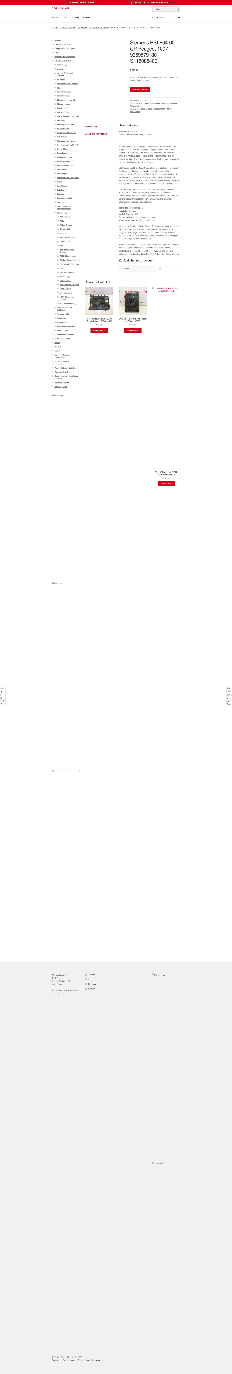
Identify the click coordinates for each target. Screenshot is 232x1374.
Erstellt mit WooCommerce (89, 1360)
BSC (61, 245)
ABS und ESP (65, 217)
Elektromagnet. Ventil (66, 100)
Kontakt (86, 17)
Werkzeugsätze (60, 386)
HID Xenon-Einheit (67, 272)
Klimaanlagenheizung (66, 141)
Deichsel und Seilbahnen (64, 56)
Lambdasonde (63, 153)
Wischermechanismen (66, 326)
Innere (57, 342)
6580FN (151, 109)
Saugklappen (62, 186)
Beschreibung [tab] (91, 126)
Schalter (60, 190)
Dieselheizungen (64, 92)
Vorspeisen (61, 318)
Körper (57, 350)
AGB (64, 17)
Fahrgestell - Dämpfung (69, 264)
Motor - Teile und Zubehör (65, 368)
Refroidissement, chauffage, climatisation (66, 377)
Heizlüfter (61, 120)
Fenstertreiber (63, 112)
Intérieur (57, 346)
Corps (56, 52)
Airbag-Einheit (66, 225)
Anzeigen (61, 79)
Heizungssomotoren (65, 124)
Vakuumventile (63, 314)
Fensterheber (62, 108)
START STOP (65, 288)
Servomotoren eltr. (64, 198)
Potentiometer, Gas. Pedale (68, 177)
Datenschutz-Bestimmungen (64, 1360)
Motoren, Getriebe (61, 372)
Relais (59, 181)
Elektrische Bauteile (67, 27)
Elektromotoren (63, 104)
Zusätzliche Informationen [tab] (96, 133)
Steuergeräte (82, 27)
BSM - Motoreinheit (68, 256)
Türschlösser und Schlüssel (64, 308)
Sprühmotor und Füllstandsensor (64, 207)
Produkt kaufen (140, 89)
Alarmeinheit (65, 229)
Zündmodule (62, 330)
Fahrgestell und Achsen (64, 334)
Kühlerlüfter (62, 149)
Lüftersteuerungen (65, 165)
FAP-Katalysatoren (62, 338)
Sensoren (61, 194)
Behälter (57, 40)
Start (56, 27)
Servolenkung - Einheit (69, 284)
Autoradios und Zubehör (67, 83)
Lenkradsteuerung (64, 157)
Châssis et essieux (62, 44)
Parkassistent (65, 280)
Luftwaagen (62, 173)
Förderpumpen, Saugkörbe (68, 116)
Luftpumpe (61, 169)
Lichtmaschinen (63, 161)
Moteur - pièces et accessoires (61, 362)
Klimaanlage (65, 276)
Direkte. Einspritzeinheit (70, 260)
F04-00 (168, 109)
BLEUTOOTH (65, 241)
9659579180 (160, 109)
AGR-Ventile (62, 65)
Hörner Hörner (63, 128)
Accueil (55, 17)
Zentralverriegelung (68, 303)
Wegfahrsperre (66, 293)
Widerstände (62, 322)
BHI (58, 87)
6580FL (144, 109)
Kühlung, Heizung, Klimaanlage (62, 356)
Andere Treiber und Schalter (65, 74)
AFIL (62, 221)
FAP (61, 268)
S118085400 (135, 111)
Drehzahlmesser (63, 96)
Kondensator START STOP (68, 145)
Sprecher (61, 202)
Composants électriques (64, 48)
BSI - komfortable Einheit (98, 27)
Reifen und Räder (61, 382)
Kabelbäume (62, 137)
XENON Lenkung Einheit (67, 298)
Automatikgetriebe (67, 237)
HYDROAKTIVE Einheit (66, 132)
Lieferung (75, 17)
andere (60, 69)
